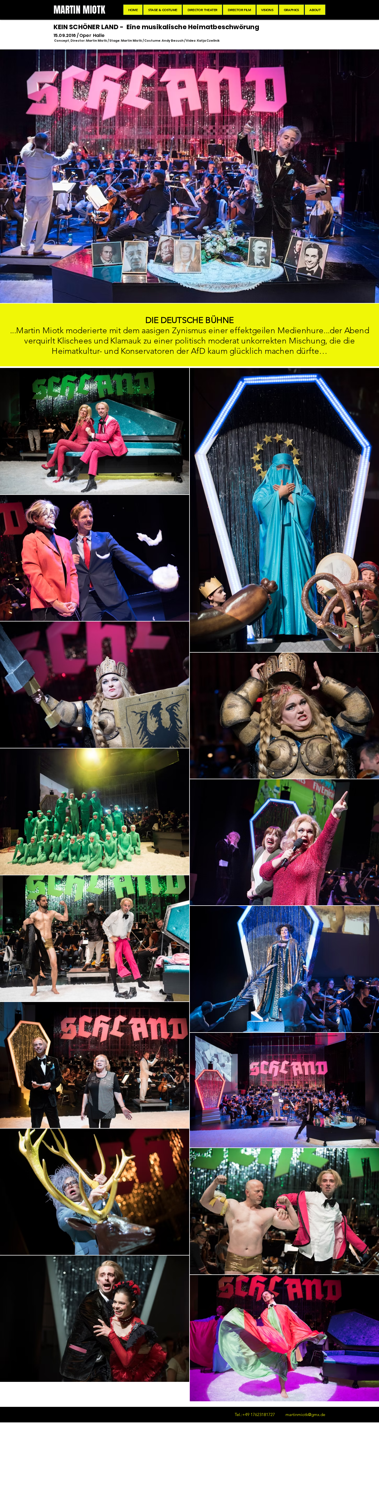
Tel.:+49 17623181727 (255, 1414)
